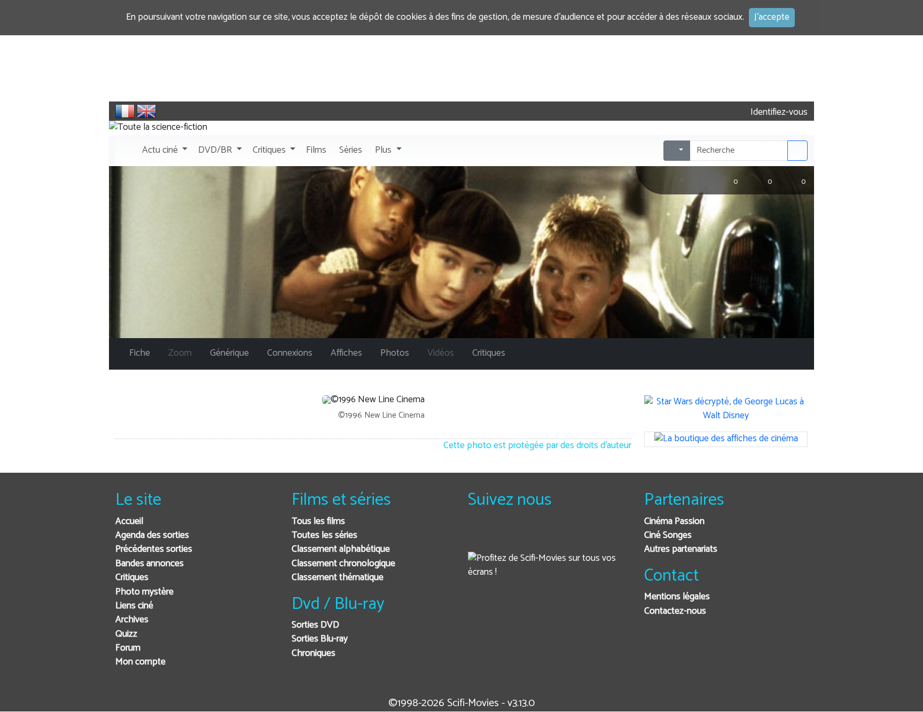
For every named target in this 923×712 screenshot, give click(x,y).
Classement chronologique (343, 564)
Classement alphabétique (341, 549)
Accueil (129, 521)
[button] (164, 150)
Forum (127, 648)
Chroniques (313, 653)
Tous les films (318, 521)
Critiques (131, 577)
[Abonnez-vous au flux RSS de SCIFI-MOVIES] (557, 536)
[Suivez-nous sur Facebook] (479, 536)
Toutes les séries (324, 535)
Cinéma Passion (674, 521)
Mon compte (140, 662)
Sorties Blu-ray (320, 639)
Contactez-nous (675, 611)
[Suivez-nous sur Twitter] (505, 536)
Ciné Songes (668, 535)
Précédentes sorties (153, 549)
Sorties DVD (315, 625)
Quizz (126, 634)
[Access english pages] (146, 111)
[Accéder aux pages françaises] (125, 111)
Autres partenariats (680, 549)
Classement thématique (338, 577)
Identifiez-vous (778, 112)
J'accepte (771, 17)
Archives (131, 620)
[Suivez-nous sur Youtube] (531, 536)
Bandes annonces (149, 564)
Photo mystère (144, 592)
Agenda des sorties (152, 535)
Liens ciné (134, 606)
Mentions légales (677, 597)
